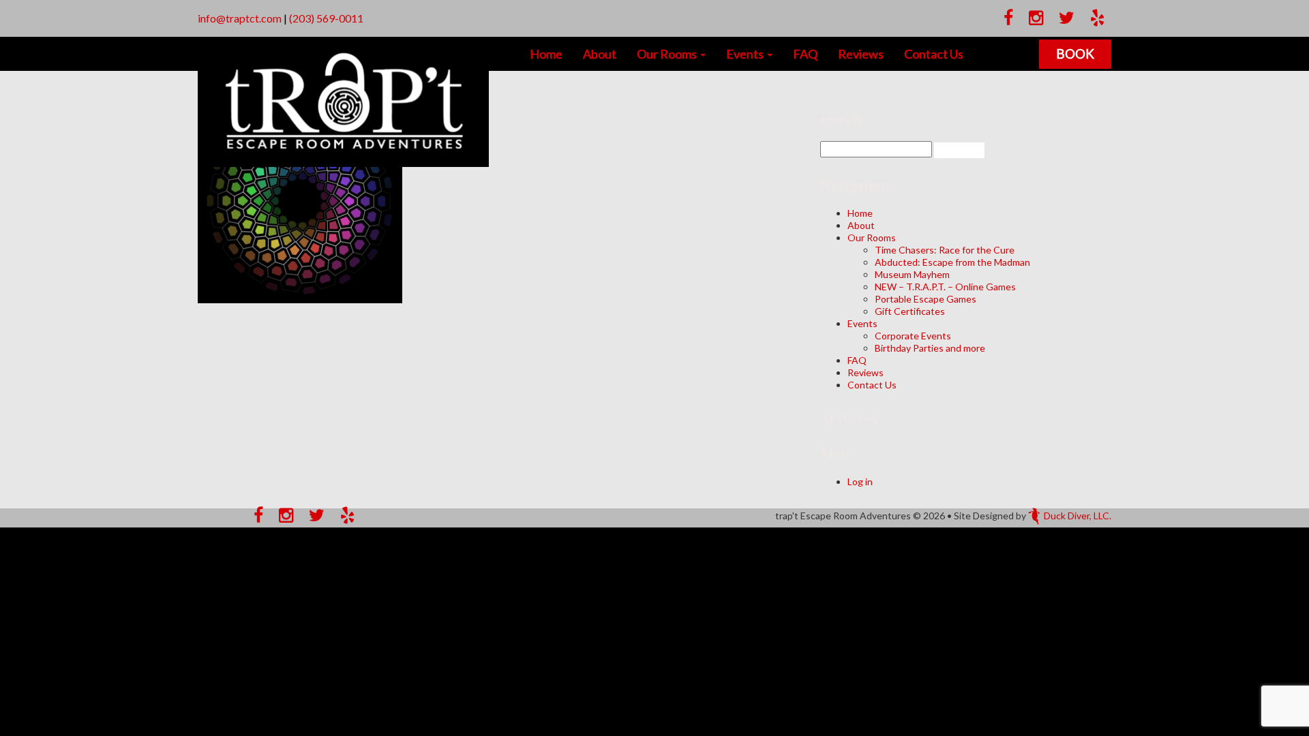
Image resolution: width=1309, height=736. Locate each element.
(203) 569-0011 (326, 18)
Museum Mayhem (912, 274)
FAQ (805, 53)
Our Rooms (668, 53)
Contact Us (933, 53)
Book (1075, 53)
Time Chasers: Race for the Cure (944, 250)
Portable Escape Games (925, 299)
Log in (860, 481)
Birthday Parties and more (930, 348)
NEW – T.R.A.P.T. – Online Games (945, 286)
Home (546, 53)
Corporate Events (913, 335)
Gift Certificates (910, 311)
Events (746, 53)
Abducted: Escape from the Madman (952, 262)
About (599, 53)
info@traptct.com (240, 18)
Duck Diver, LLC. (1077, 515)
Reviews (861, 53)
